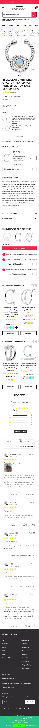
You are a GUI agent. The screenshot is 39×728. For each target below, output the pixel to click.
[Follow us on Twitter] (8, 708)
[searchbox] (11, 441)
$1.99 (24, 25)
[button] (32, 285)
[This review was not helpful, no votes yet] (33, 494)
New (37, 25)
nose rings (16, 19)
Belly (18, 25)
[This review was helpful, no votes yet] (29, 494)
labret (28, 19)
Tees (30, 25)
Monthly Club (26, 647)
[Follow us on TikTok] (24, 708)
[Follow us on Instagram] (12, 708)
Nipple (10, 25)
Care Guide (25, 661)
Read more (17, 486)
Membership (25, 651)
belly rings (23, 19)
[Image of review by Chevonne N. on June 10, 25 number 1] (8, 468)
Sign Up (30, 702)
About (4, 647)
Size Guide (25, 658)
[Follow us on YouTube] (20, 708)
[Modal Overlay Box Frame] (19, 722)
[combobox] (26, 446)
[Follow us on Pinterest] (16, 708)
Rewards (24, 654)
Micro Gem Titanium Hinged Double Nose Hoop (28, 310)
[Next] (36, 75)
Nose (3, 25)
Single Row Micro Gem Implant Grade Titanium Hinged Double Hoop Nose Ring (10, 367)
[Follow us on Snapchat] (28, 708)
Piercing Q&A (6, 658)
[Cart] (36, 8)
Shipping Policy (26, 665)
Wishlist (24, 644)
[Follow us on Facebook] (4, 708)
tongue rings (6, 20)
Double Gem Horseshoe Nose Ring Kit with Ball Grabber (28, 366)
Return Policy (26, 668)
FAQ (3, 651)
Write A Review (20, 431)
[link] (4, 327)
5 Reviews (14, 93)
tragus (12, 20)
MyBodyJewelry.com (19, 715)
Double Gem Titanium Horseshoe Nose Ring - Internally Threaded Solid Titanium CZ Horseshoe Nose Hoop (10, 312)
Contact (5, 644)
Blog (3, 654)
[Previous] (3, 75)
